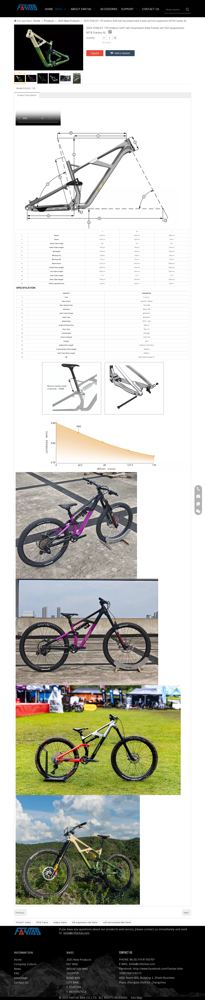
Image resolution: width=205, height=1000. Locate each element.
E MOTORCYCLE (76, 991)
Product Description (26, 95)
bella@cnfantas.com (76, 933)
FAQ (16, 973)
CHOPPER (72, 973)
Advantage (21, 978)
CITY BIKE (72, 982)
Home (18, 959)
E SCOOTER (73, 987)
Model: (19, 88)
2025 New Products (78, 959)
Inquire (95, 53)
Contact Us (21, 982)
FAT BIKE (72, 964)
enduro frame (60, 922)
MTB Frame (42, 922)
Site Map (136, 997)
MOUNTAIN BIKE (77, 969)
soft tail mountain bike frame (117, 922)
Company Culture (25, 964)
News (17, 969)
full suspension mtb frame (85, 922)
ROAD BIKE (73, 978)
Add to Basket (122, 53)
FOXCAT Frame (23, 922)
